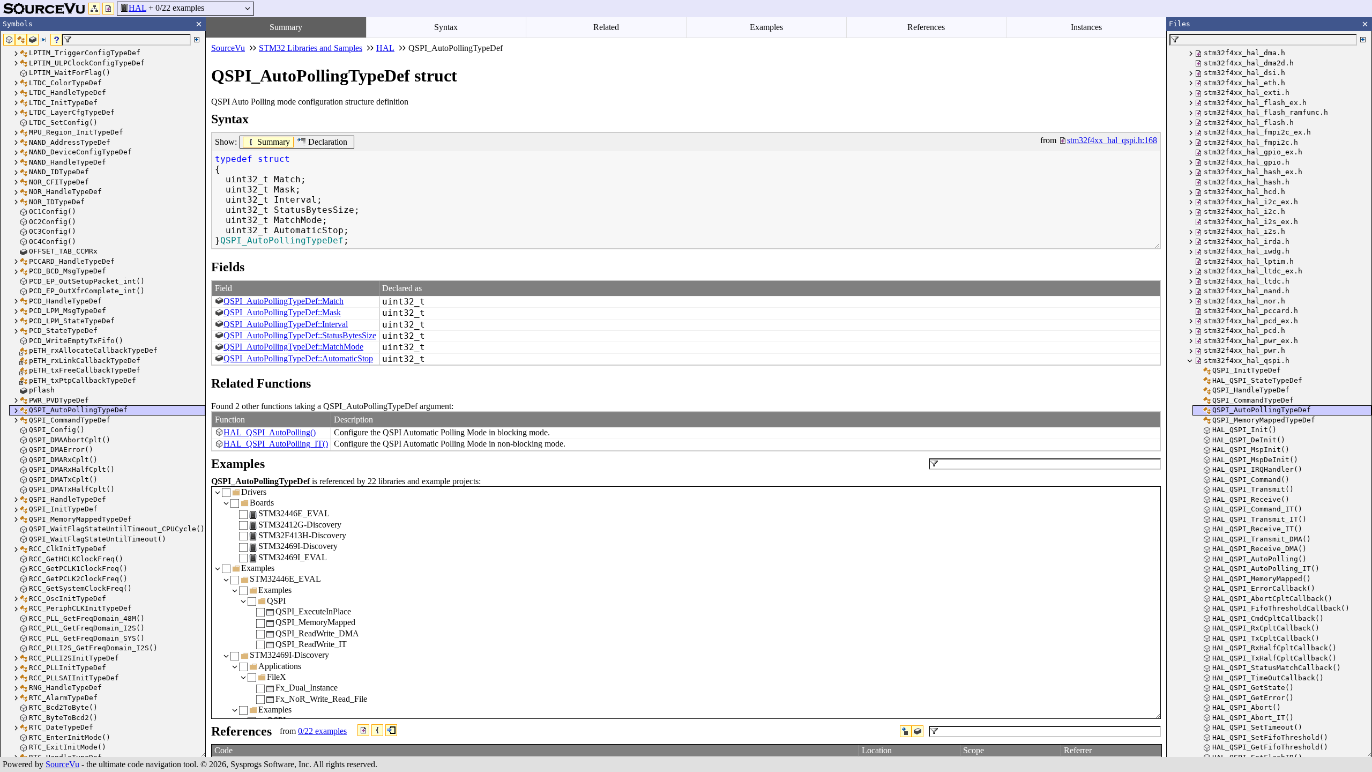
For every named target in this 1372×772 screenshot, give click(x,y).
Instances (1086, 27)
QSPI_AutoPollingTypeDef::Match (283, 301)
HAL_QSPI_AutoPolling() (269, 432)
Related (606, 27)
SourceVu (62, 764)
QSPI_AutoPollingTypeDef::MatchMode (293, 346)
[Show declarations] (906, 731)
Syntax (446, 27)
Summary (286, 27)
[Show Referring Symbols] (391, 730)
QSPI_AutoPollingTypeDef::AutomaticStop (298, 358)
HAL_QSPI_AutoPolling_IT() (275, 443)
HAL (137, 7)
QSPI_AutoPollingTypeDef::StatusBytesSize (299, 335)
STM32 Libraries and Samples (310, 48)
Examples (766, 27)
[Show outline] (94, 8)
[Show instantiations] (917, 731)
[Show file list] (108, 8)
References (926, 27)
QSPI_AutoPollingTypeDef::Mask (282, 312)
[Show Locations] (363, 730)
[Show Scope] (377, 730)
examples (322, 731)
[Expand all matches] (196, 39)
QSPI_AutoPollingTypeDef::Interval (285, 324)
